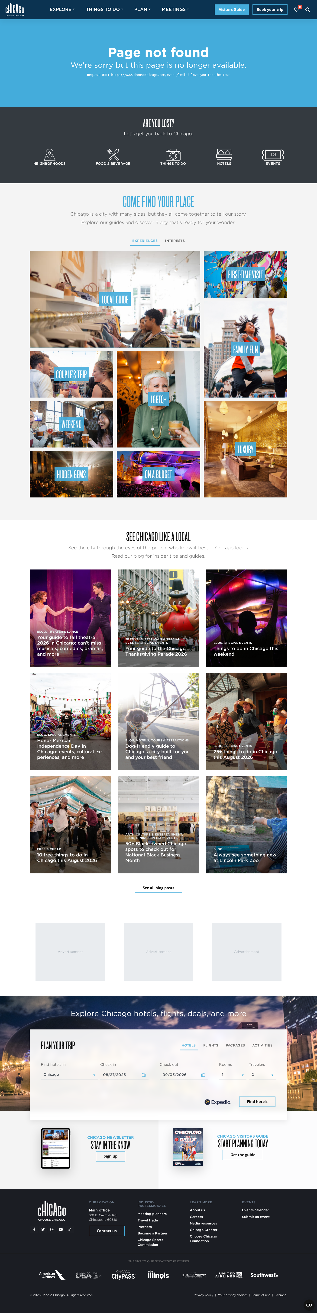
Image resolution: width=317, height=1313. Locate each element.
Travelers (257, 1064)
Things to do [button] (103, 9)
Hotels (224, 163)
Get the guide (242, 1154)
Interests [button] (175, 241)
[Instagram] (52, 1229)
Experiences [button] (145, 241)
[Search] (307, 9)
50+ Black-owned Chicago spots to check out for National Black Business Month (155, 852)
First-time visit (245, 274)
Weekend (71, 424)
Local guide (115, 299)
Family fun (245, 349)
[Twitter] (43, 1229)
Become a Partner (153, 1233)
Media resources (203, 1223)
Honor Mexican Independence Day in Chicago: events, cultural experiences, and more (70, 749)
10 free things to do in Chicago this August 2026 (67, 857)
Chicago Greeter (203, 1230)
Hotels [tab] (189, 1045)
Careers (196, 1217)
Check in (108, 1064)
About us (197, 1210)
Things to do (173, 163)
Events (273, 163)
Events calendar (255, 1210)
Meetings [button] (174, 9)
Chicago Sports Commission (150, 1242)
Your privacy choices (232, 1295)
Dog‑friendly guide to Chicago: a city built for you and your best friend (157, 751)
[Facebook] (34, 1229)
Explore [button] (60, 9)
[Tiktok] (70, 1229)
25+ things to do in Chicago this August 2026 (245, 754)
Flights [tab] (210, 1045)
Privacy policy (203, 1295)
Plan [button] (140, 9)
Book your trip (270, 9)
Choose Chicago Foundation (203, 1238)
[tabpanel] (158, 1085)
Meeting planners (152, 1214)
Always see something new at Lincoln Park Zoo (244, 857)
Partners (145, 1227)
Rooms (225, 1064)
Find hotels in (53, 1064)
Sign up (110, 1156)
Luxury (246, 449)
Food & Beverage (113, 163)
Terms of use (261, 1295)
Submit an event (256, 1217)
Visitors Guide (232, 9)
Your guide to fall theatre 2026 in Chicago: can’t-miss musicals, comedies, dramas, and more (70, 646)
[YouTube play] (61, 1229)
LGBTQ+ (158, 399)
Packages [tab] (235, 1045)
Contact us (107, 1230)
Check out (169, 1064)
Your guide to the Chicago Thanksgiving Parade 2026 (156, 651)
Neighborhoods (49, 163)
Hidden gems (71, 474)
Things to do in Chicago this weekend (245, 651)
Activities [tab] (262, 1045)
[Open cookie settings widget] (309, 1305)
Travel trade (148, 1220)
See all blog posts (158, 887)
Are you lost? (158, 123)
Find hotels (257, 1101)
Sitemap (280, 1295)
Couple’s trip (71, 374)
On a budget (158, 474)
